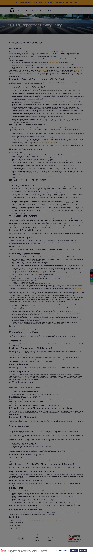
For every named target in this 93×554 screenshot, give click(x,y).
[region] (46, 550)
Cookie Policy (13, 552)
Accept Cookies (83, 550)
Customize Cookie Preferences (62, 550)
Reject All (74, 550)
